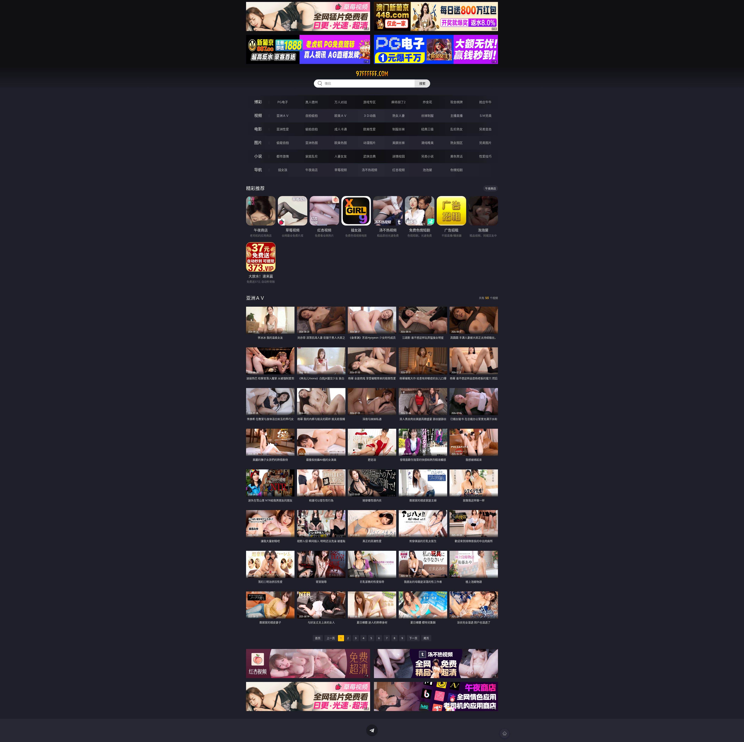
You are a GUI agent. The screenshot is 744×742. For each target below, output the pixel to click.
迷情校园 (398, 156)
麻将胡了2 (398, 102)
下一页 (413, 638)
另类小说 (427, 156)
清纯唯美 (427, 143)
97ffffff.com (372, 73)
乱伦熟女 (456, 129)
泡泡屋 (427, 170)
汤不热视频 (369, 170)
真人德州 (311, 102)
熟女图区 (456, 143)
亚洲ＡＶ (282, 116)
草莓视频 (340, 170)
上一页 (331, 638)
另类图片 (485, 143)
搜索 (422, 83)
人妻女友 (340, 156)
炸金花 (427, 102)
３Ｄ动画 (369, 116)
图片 (258, 142)
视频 (258, 115)
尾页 (426, 638)
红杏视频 (398, 170)
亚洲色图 (311, 143)
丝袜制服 (427, 116)
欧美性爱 (369, 129)
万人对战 (340, 102)
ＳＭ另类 (485, 116)
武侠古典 (369, 156)
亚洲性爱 (282, 129)
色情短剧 (456, 170)
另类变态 (485, 129)
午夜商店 (311, 170)
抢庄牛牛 (485, 102)
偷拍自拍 (311, 129)
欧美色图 (340, 143)
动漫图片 (369, 143)
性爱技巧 (485, 156)
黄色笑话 (456, 156)
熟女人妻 (398, 116)
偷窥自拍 (282, 143)
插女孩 (282, 170)
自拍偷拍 (311, 116)
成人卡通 (340, 129)
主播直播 (456, 116)
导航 (258, 169)
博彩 (258, 102)
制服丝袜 (398, 129)
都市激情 (282, 156)
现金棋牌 (456, 102)
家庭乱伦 (311, 156)
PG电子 (282, 102)
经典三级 (427, 129)
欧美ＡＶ (340, 116)
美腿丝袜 (398, 143)
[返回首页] (504, 733)
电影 (258, 129)
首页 (317, 638)
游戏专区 (369, 102)
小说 (258, 156)
